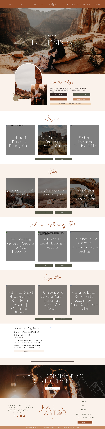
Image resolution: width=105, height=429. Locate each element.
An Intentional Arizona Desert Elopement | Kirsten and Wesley (52, 300)
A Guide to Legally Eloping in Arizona (52, 243)
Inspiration (19, 337)
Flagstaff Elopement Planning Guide (20, 142)
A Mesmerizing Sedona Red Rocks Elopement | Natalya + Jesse (27, 331)
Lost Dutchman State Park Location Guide (52, 142)
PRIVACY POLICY (75, 428)
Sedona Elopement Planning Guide (85, 142)
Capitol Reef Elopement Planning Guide (85, 195)
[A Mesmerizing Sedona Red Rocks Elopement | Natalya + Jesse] (70, 340)
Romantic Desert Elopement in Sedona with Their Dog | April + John (84, 301)
